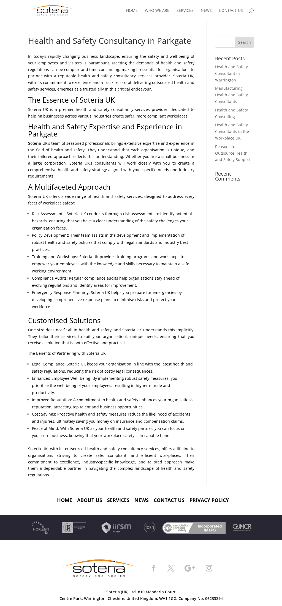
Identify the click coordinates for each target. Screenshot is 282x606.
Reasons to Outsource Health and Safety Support (233, 153)
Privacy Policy (209, 500)
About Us (89, 500)
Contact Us (231, 11)
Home (132, 11)
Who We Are (157, 11)
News (206, 11)
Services (185, 11)
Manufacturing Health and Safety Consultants (231, 95)
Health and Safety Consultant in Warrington (231, 73)
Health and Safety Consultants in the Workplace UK (232, 131)
